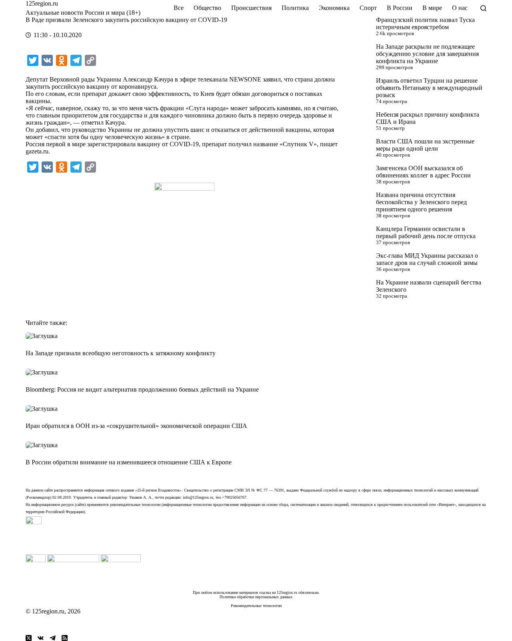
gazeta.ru (37, 151)
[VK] (41, 638)
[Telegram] (53, 638)
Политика (295, 7)
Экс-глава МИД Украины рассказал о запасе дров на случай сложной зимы (427, 259)
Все (179, 7)
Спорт (368, 7)
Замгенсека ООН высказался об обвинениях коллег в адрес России (423, 172)
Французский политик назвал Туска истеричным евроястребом (425, 23)
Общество (207, 7)
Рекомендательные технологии (256, 605)
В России (399, 7)
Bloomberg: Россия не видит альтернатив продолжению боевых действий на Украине (142, 389)
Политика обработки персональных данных (256, 597)
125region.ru (42, 3)
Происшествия (251, 7)
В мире (432, 7)
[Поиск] (483, 8)
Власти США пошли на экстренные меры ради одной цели (425, 145)
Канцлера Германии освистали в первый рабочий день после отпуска (426, 232)
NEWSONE (245, 79)
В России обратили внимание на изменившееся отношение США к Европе (129, 462)
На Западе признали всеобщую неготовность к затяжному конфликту (121, 353)
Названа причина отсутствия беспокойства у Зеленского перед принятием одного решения (421, 202)
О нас (460, 7)
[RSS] (65, 638)
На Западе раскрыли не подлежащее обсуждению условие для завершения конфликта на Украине (427, 53)
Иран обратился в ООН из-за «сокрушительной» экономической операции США (136, 425)
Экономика (334, 7)
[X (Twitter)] (29, 638)
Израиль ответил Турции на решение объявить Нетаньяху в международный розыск (429, 87)
